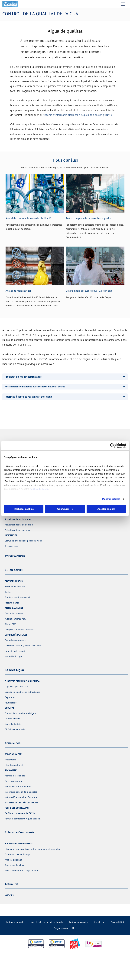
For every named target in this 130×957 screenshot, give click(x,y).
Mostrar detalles (111, 499)
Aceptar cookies (106, 509)
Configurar (63, 509)
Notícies (9, 895)
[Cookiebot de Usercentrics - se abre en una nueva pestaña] (112, 445)
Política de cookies (78, 922)
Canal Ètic (99, 922)
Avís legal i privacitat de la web (47, 922)
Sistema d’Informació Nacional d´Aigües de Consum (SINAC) (77, 115)
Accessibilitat (117, 922)
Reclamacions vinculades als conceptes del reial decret (35, 386)
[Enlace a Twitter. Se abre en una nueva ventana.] (73, 928)
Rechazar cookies (24, 509)
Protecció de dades (15, 922)
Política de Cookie (39, 489)
